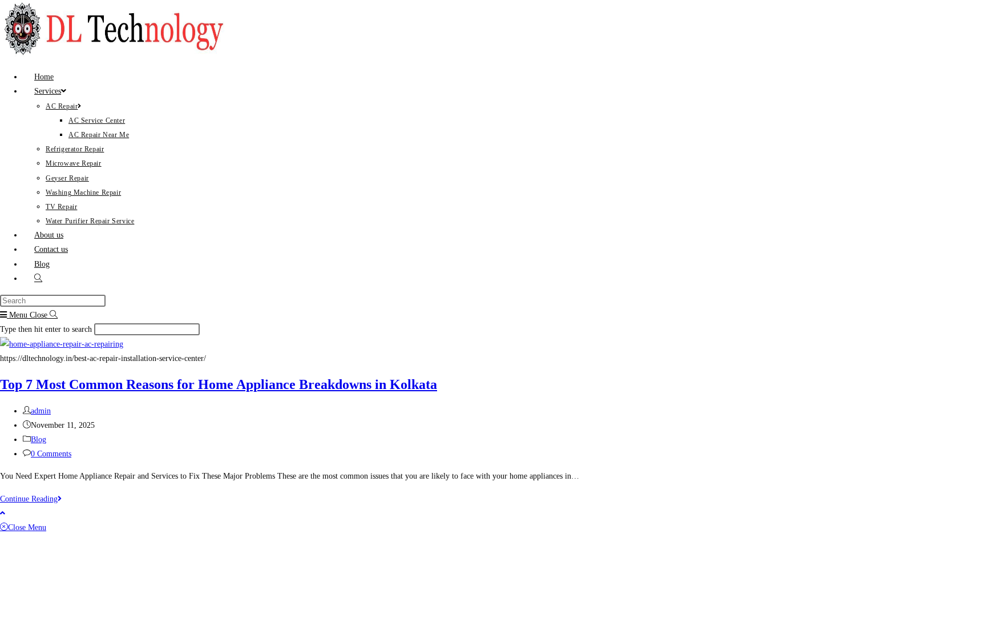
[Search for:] (54, 315)
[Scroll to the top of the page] (2, 513)
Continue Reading (31, 499)
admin (41, 411)
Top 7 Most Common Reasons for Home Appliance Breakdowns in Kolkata (218, 384)
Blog (38, 439)
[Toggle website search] (38, 278)
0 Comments (51, 454)
